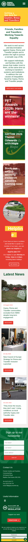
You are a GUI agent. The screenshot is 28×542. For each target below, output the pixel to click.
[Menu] (5, 500)
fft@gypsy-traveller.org (12, 485)
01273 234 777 (9, 481)
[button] (8, 322)
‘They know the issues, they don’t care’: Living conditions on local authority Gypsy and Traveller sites (12, 410)
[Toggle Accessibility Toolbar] (25, 539)
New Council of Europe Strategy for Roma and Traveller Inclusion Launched (12, 360)
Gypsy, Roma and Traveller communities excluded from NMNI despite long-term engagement (12, 312)
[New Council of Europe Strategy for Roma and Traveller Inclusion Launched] (14, 339)
